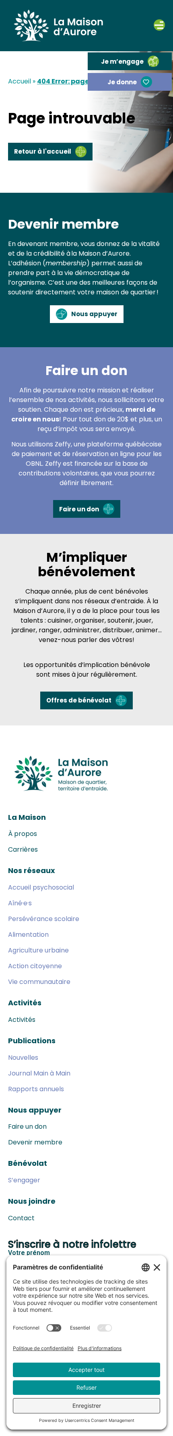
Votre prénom (29, 1253)
